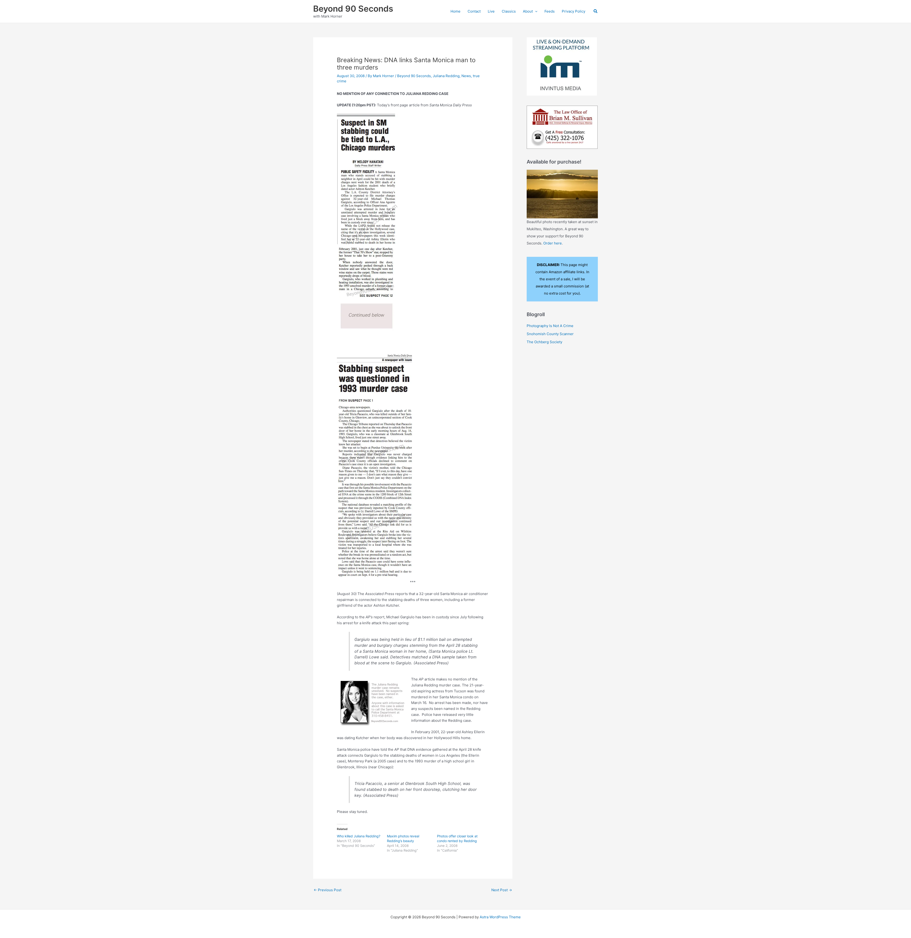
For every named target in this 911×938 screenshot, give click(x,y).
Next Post (501, 890)
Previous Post (327, 890)
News (466, 76)
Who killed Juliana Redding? (358, 836)
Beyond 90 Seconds (353, 9)
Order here (552, 243)
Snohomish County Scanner (550, 334)
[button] (535, 11)
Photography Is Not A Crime (550, 326)
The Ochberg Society (544, 342)
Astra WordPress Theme (500, 917)
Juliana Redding (446, 76)
